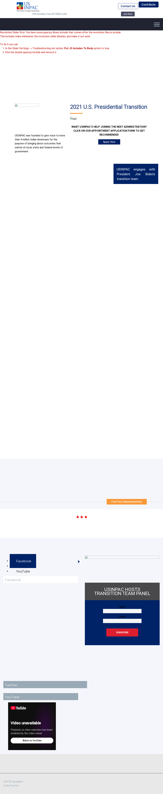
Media (44, 28)
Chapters (72, 28)
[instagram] (94, 14)
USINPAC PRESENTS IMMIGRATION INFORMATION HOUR (48, 368)
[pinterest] (98, 14)
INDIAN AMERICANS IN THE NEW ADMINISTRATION (44, 309)
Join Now (127, 14)
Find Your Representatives (126, 501)
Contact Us (128, 6)
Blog (100, 28)
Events (58, 28)
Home (32, 28)
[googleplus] (103, 14)
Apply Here (109, 141)
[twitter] (89, 14)
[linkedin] (84, 14)
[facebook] (79, 14)
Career (88, 28)
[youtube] (108, 14)
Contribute (149, 4)
